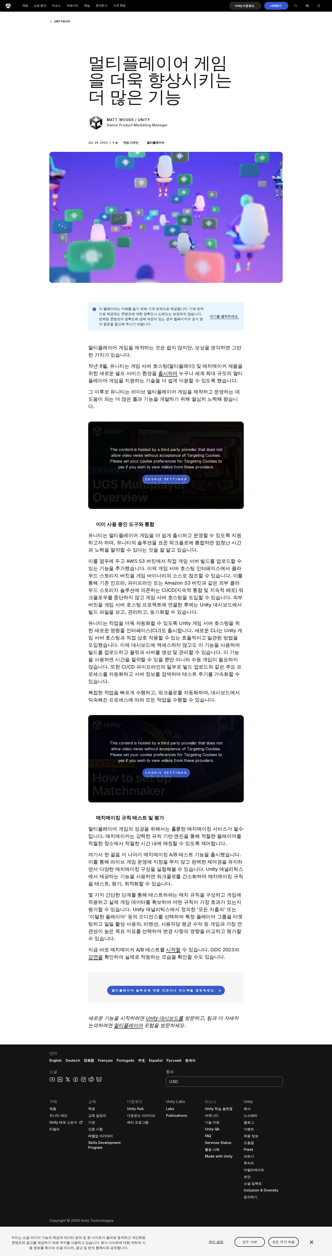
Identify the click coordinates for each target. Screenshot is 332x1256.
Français (105, 1060)
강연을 (95, 957)
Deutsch (73, 1060)
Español (156, 1060)
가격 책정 (119, 5)
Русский (173, 1060)
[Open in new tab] (80, 1122)
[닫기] (312, 1242)
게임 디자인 (131, 142)
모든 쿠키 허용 (283, 1242)
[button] (245, 6)
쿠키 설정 (216, 1242)
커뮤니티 (72, 5)
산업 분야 (40, 5)
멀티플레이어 (155, 142)
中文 (141, 1060)
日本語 (89, 1060)
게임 (25, 5)
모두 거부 (249, 1242)
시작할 (173, 950)
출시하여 (168, 373)
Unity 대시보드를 (164, 1018)
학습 (87, 5)
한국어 (190, 1060)
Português (125, 1060)
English (55, 1060)
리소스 (56, 5)
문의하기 (101, 5)
